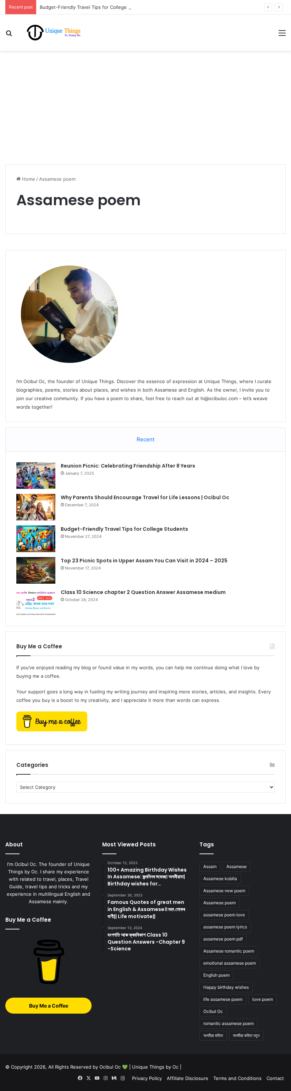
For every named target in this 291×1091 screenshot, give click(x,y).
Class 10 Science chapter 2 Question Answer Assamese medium (143, 592)
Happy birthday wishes (226, 987)
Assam (209, 866)
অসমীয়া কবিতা (213, 1035)
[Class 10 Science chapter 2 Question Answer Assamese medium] (35, 602)
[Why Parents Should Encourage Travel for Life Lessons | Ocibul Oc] (35, 507)
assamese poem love (224, 914)
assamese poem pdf (223, 939)
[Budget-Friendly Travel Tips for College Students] (35, 538)
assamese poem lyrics (225, 926)
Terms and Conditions (237, 1078)
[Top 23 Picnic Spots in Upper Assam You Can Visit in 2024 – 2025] (35, 570)
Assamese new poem (224, 890)
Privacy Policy (147, 1078)
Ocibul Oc (213, 1011)
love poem (262, 999)
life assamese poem (222, 999)
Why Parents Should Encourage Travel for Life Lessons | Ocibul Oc (145, 497)
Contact (275, 1078)
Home (28, 179)
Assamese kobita (220, 878)
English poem (216, 975)
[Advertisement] (145, 107)
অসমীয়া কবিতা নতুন (246, 1035)
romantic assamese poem (228, 1023)
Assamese (236, 866)
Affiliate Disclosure (187, 1078)
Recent (145, 439)
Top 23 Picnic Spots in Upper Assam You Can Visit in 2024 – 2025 (144, 560)
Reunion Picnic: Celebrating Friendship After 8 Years (128, 465)
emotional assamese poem (229, 963)
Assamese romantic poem (228, 951)
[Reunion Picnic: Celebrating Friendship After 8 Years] (35, 475)
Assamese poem (219, 902)
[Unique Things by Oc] (56, 33)
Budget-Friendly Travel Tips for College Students (94, 7)
